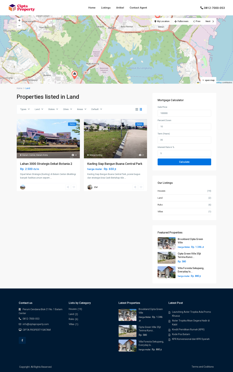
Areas (80, 109)
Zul (95, 187)
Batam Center (28, 155)
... (51, 177)
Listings (106, 7)
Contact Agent (138, 7)
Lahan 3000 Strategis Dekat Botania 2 (46, 164)
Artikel (120, 7)
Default (95, 109)
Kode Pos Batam (181, 334)
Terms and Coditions (203, 366)
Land (37, 109)
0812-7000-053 (214, 8)
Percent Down (164, 120)
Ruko (160, 204)
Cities (66, 109)
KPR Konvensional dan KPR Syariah (191, 339)
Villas (160, 211)
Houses (161, 191)
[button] (158, 15)
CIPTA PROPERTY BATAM (37, 329)
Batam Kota (42, 155)
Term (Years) (164, 133)
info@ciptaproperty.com (36, 324)
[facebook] (22, 340)
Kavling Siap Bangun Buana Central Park (114, 164)
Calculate (184, 162)
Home (92, 7)
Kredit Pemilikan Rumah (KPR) (188, 329)
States (51, 109)
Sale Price (162, 107)
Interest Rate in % (166, 147)
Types (23, 109)
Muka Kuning (96, 155)
